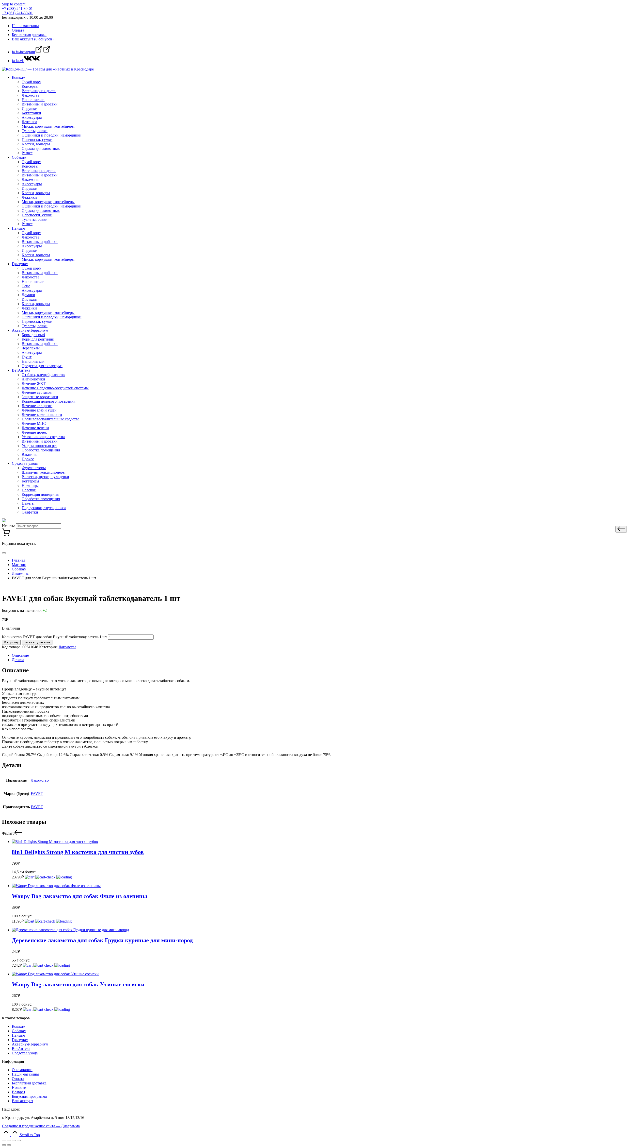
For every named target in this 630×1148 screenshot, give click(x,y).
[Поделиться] (9, 1140)
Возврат (18, 1092)
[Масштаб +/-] (19, 1140)
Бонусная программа (29, 1096)
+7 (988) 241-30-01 (17, 8)
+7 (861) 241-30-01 (17, 13)
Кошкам (18, 1026)
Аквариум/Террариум (30, 1044)
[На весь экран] (14, 1140)
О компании (22, 1070)
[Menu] (4, 553)
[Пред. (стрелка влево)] (4, 1145)
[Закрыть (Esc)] (4, 1140)
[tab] (320, 655)
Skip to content (13, 4)
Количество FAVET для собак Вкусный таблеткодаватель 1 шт (54, 637)
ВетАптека (21, 1048)
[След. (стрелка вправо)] (9, 1145)
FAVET (37, 793)
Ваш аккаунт (22, 1101)
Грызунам (20, 1040)
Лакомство (40, 780)
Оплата (18, 1079)
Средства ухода (25, 1053)
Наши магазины (25, 1074)
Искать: (8, 526)
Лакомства (67, 647)
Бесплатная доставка (29, 1083)
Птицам (18, 1035)
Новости (19, 1087)
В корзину (11, 642)
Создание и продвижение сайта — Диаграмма (41, 1126)
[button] (621, 529)
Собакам (19, 1031)
